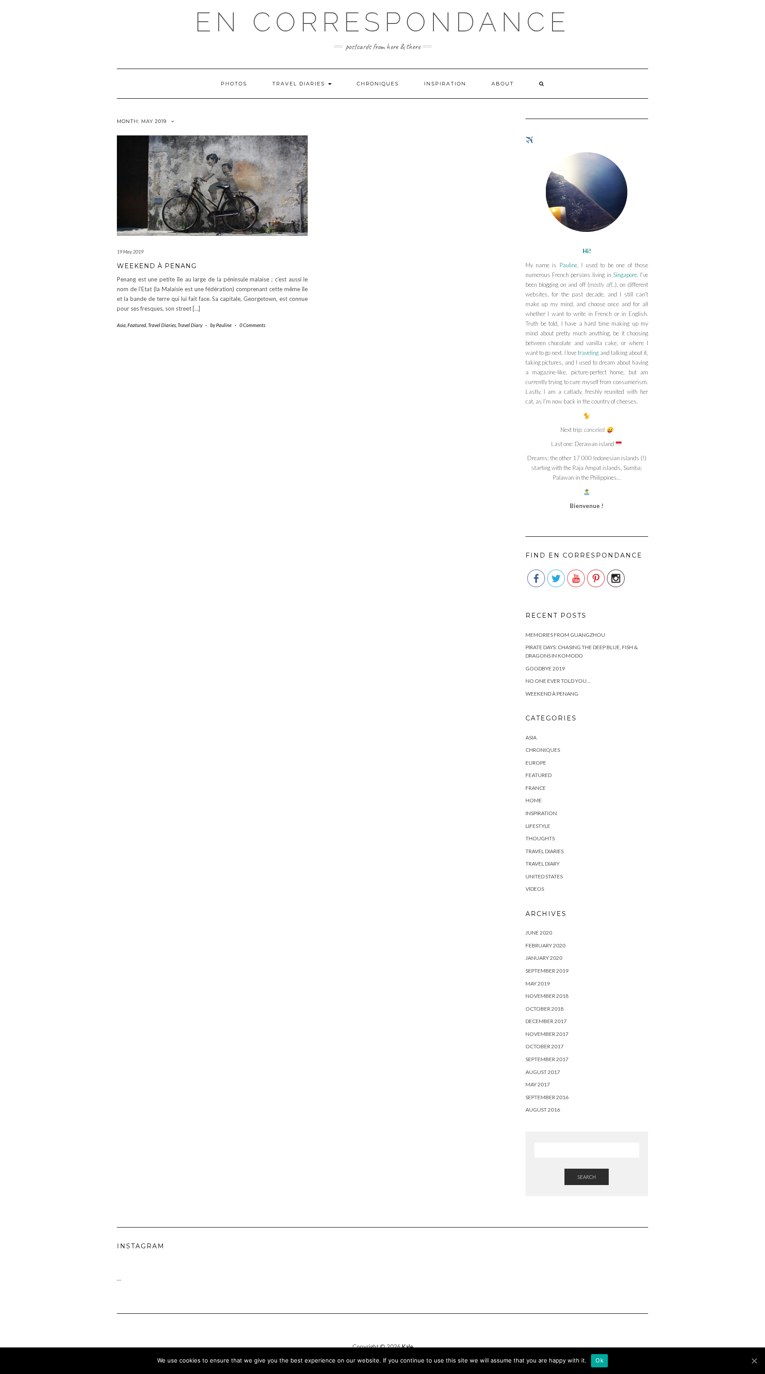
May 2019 (537, 983)
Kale (407, 1346)
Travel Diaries (299, 84)
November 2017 (546, 1034)
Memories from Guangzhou (565, 634)
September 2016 (546, 1097)
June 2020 (538, 932)
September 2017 (546, 1059)
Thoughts (540, 838)
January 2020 (543, 957)
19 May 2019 (130, 251)
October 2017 (544, 1046)
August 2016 (542, 1109)
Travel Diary (190, 325)
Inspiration (445, 84)
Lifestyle (537, 826)
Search (586, 1177)
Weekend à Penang (157, 266)
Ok (599, 1360)
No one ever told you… (558, 680)
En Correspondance (382, 22)
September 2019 (546, 970)
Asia (121, 325)
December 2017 (546, 1021)
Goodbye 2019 (545, 668)
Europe (535, 762)
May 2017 (537, 1084)
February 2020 (545, 945)
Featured (137, 325)
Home (533, 800)
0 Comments (252, 325)
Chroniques (378, 84)
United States (544, 876)
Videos (534, 888)
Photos (234, 84)
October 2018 (544, 1008)
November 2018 (546, 996)
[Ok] (754, 1360)
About (502, 84)
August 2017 (542, 1072)
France (535, 788)
